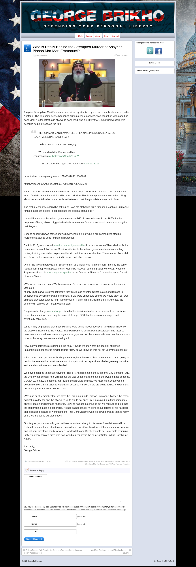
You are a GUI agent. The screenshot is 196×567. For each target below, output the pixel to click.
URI (35, 532)
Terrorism (126, 464)
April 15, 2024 (91, 163)
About (98, 36)
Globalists (88, 464)
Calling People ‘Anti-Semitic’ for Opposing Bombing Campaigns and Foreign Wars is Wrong (52, 551)
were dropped (55, 311)
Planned (119, 464)
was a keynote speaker (59, 272)
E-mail (34, 524)
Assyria (92, 461)
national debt (154, 63)
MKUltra (112, 464)
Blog (106, 36)
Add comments (122, 55)
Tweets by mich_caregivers (147, 70)
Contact (115, 36)
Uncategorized (41, 55)
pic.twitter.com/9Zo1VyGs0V (63, 156)
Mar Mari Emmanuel (100, 464)
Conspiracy (125, 461)
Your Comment (35, 477)
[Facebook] (158, 51)
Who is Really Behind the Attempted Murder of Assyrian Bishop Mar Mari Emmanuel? (78, 49)
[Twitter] (150, 51)
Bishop (117, 461)
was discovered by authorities (69, 245)
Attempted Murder (107, 461)
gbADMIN (39, 461)
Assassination (83, 461)
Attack (98, 461)
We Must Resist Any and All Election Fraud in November (111, 551)
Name (34, 516)
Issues (89, 36)
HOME (80, 36)
